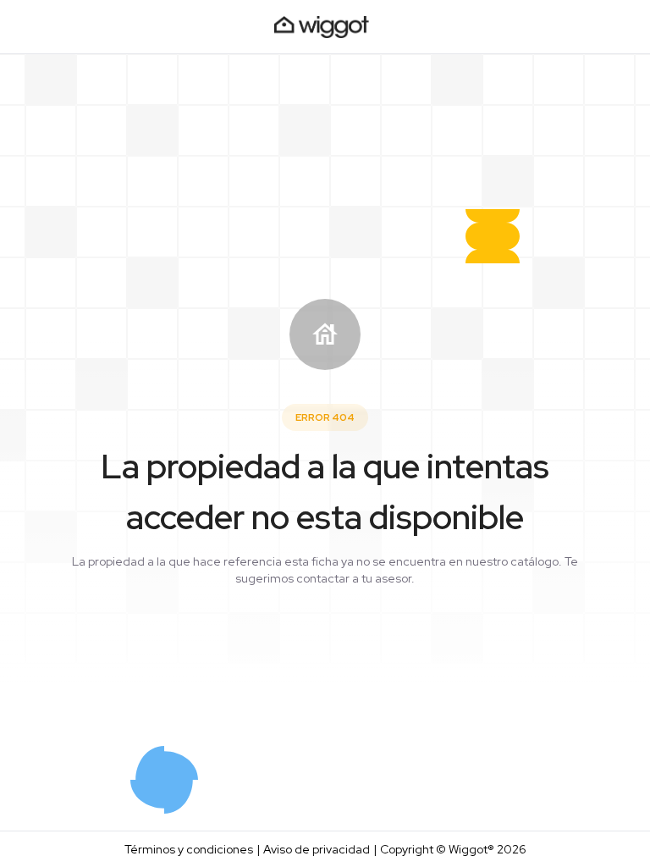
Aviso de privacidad (316, 849)
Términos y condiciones (188, 849)
